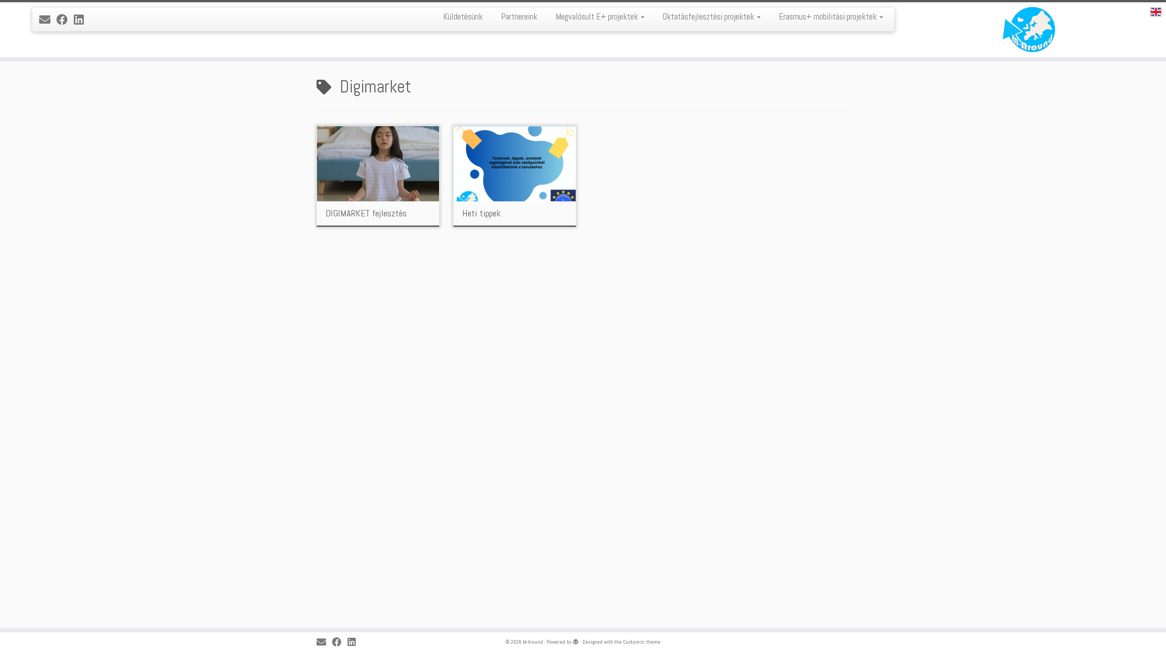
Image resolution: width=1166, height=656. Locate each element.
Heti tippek (481, 213)
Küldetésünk (463, 16)
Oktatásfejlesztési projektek (709, 16)
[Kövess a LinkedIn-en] (82, 20)
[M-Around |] (1031, 29)
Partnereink (519, 16)
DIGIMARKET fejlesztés (366, 213)
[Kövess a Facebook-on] (65, 20)
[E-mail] (47, 20)
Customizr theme (641, 642)
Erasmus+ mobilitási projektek (829, 16)
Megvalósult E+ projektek (598, 16)
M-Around (533, 642)
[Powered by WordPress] (576, 640)
